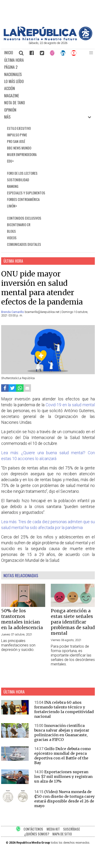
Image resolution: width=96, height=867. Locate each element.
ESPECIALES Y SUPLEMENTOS (26, 192)
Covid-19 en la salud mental (70, 405)
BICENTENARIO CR (18, 224)
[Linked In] (63, 53)
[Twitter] (42, 53)
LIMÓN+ (12, 205)
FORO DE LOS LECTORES (22, 173)
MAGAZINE (11, 95)
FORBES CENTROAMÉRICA (23, 199)
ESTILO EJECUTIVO (19, 128)
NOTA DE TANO (14, 102)
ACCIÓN (9, 88)
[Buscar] (21, 53)
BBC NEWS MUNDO (19, 147)
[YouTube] (74, 53)
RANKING (12, 186)
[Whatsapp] (19, 388)
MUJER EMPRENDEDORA (22, 154)
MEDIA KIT (53, 829)
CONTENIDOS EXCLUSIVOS (24, 218)
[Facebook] (32, 53)
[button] (91, 53)
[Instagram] (52, 53)
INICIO (8, 52)
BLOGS (11, 231)
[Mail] (27, 388)
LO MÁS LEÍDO (14, 81)
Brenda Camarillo (13, 312)
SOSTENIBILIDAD (18, 179)
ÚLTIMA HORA (14, 60)
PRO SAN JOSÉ (16, 141)
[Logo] (48, 39)
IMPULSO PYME (17, 134)
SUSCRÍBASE (71, 829)
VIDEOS (12, 237)
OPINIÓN (10, 110)
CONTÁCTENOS (33, 829)
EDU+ (10, 161)
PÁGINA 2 (10, 67)
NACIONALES (13, 74)
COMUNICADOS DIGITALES (24, 244)
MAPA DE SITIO (62, 833)
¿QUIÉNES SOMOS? (36, 833)
